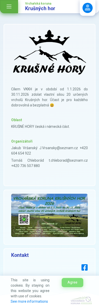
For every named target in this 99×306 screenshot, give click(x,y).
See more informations (29, 301)
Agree (72, 282)
